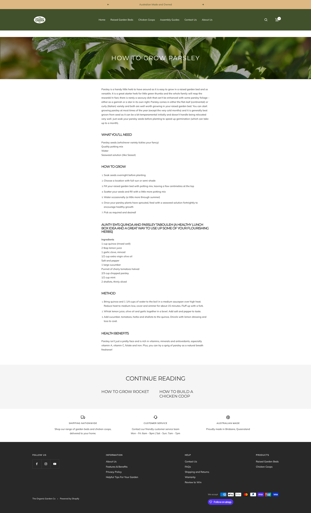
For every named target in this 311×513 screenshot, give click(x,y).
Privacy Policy (114, 471)
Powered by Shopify (69, 498)
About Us (207, 19)
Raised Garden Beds (121, 19)
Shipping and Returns (197, 471)
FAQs (188, 466)
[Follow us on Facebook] (36, 463)
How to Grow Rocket (125, 391)
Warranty (190, 477)
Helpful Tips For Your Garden (122, 477)
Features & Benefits (116, 466)
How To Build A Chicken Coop (176, 393)
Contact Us (190, 19)
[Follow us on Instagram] (45, 463)
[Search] (266, 19)
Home (102, 19)
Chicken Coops (146, 19)
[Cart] (277, 19)
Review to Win (193, 482)
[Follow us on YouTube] (54, 463)
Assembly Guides (169, 19)
